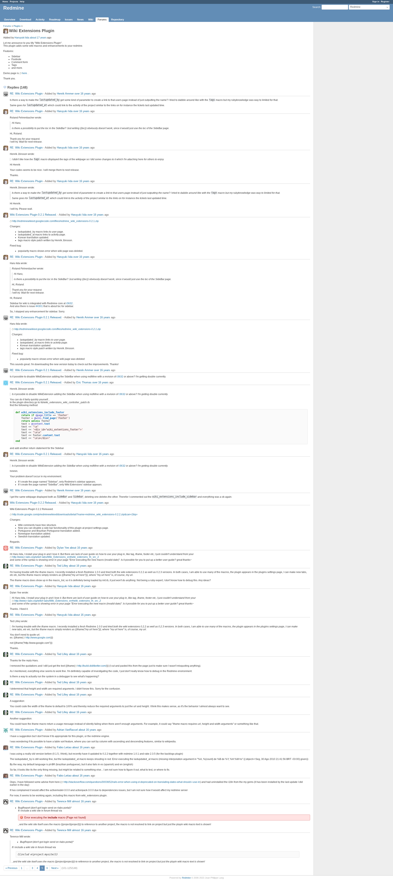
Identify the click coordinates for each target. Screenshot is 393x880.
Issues (69, 19)
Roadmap (54, 19)
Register (385, 1)
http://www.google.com (38, 637)
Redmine (186, 878)
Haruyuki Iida (22, 37)
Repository (117, 19)
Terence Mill (64, 801)
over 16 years (83, 93)
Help (22, 1)
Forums (102, 19)
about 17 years (38, 37)
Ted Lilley (62, 565)
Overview (9, 19)
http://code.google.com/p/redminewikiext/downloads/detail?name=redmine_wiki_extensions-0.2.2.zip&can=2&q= (75, 514)
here (24, 73)
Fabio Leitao (64, 747)
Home (5, 1)
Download (25, 19)
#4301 (39, 306)
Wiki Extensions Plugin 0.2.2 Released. (33, 502)
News (80, 19)
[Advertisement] (334, 86)
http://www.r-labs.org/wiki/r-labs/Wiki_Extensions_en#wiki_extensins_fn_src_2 (55, 557)
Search (316, 7)
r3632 (69, 303)
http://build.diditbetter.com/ (91, 665)
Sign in (375, 1)
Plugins (17, 26)
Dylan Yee (63, 547)
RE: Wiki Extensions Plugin (26, 93)
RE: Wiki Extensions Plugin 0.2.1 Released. (36, 317)
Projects (14, 1)
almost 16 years (81, 801)
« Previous (11, 868)
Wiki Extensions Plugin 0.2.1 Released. (33, 214)
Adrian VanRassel (67, 729)
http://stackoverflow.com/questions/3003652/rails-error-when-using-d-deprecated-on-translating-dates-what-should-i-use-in (132, 782)
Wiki (90, 19)
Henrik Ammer (65, 93)
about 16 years (78, 547)
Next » (55, 868)
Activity (40, 19)
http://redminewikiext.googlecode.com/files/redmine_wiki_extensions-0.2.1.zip (55, 221)
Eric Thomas (83, 382)
